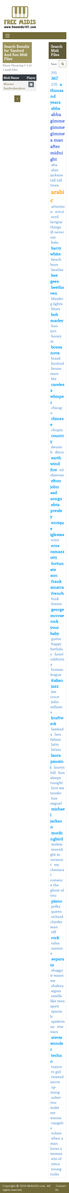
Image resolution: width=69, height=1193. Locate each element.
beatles (57, 269)
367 (54, 78)
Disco (59, 451)
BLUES (55, 308)
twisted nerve (57, 1079)
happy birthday (56, 649)
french (57, 593)
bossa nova (56, 350)
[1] (62, 63)
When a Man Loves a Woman (56, 1146)
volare (56, 1132)
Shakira (57, 985)
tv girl (56, 1071)
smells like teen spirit (57, 1000)
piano (56, 901)
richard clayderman (56, 921)
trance (56, 1066)
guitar (56, 638)
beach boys (55, 262)
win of (56, 1158)
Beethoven (57, 290)
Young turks (56, 1171)
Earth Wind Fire (55, 463)
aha (54, 164)
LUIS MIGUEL (56, 801)
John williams (56, 706)
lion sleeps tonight (57, 777)
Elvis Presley (56, 510)
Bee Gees (54, 278)
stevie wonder (56, 1043)
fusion (56, 603)
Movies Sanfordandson (14, 86)
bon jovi (54, 328)
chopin (57, 429)
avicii (59, 211)
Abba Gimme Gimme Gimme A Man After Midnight (57, 136)
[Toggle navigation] (8, 35)
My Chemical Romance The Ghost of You (57, 880)
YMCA (55, 1163)
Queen (56, 911)
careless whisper (57, 393)
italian (57, 680)
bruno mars (55, 371)
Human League (56, 672)
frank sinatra (57, 584)
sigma (56, 990)
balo (54, 242)
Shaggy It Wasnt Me (57, 975)
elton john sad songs (56, 489)
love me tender (57, 790)
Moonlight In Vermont (56, 857)
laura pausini (57, 761)
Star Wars (57, 1029)
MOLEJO (56, 844)
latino (56, 749)
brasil (56, 358)
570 (54, 84)
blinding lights (56, 301)
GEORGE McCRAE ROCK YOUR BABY (57, 621)
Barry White (55, 251)
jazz (55, 686)
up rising (55, 1089)
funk (55, 598)
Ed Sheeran (57, 472)
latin (55, 744)
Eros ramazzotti (57, 551)
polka (55, 906)
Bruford (57, 363)
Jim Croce (54, 694)
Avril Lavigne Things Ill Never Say (57, 227)
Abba (55, 108)
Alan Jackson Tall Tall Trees (56, 177)
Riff (53, 931)
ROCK (55, 937)
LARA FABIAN (55, 737)
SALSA (55, 942)
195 (54, 72)
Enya (55, 539)
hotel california (57, 659)
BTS (53, 378)
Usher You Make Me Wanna (55, 1107)
